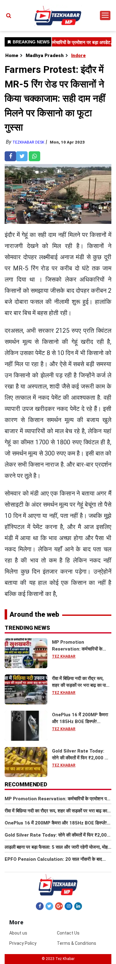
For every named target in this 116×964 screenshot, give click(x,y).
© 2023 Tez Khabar (58, 959)
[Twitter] (49, 906)
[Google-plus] (59, 906)
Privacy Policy (23, 943)
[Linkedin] (78, 906)
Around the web (34, 614)
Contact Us (68, 933)
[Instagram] (68, 906)
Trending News (27, 627)
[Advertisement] (58, 74)
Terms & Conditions (76, 943)
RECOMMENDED (26, 784)
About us (18, 933)
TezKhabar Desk (28, 142)
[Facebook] (40, 906)
